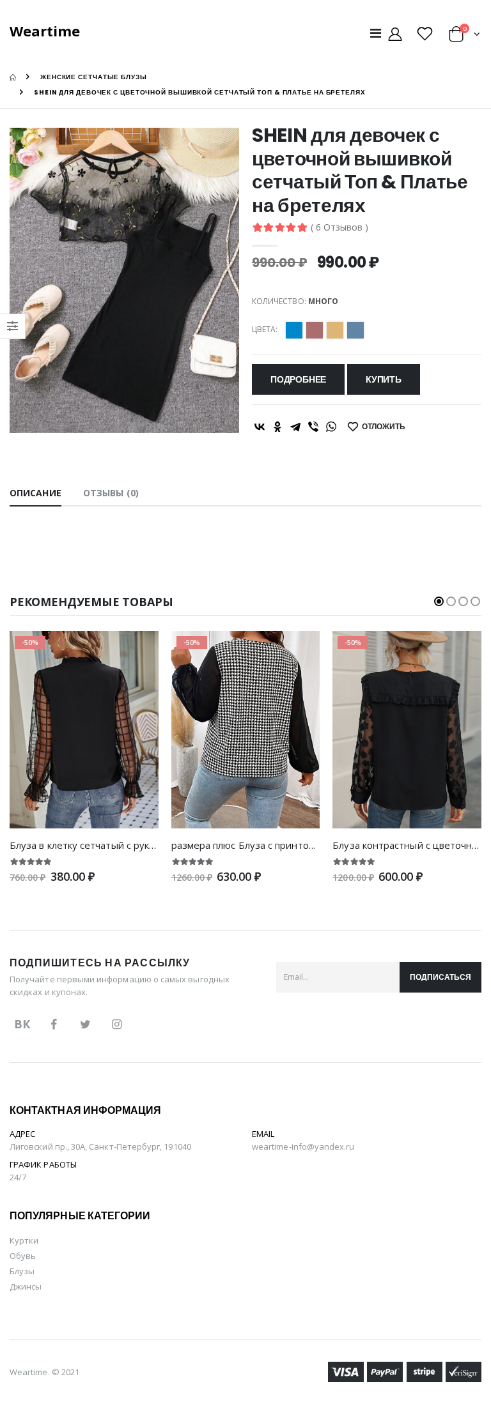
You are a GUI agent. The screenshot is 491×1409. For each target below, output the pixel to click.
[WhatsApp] (331, 426)
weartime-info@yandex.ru (303, 1146)
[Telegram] (295, 426)
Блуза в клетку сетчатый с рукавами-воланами (117, 845)
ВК (22, 1024)
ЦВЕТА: (264, 329)
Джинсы (26, 1286)
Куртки (24, 1240)
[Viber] (313, 426)
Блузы (22, 1271)
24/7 (18, 1177)
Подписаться (440, 976)
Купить (383, 379)
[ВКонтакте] (259, 426)
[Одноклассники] (277, 426)
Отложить (383, 426)
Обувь (23, 1255)
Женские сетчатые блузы (93, 77)
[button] (464, 36)
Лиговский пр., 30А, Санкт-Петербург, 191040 (100, 1146)
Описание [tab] (35, 493)
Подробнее (298, 379)
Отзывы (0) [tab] (111, 493)
